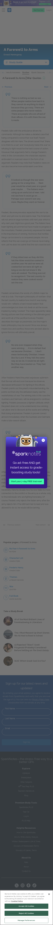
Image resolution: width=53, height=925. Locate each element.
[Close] (49, 894)
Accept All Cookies (26, 906)
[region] (26, 907)
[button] (43, 440)
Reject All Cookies (26, 913)
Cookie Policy (17, 901)
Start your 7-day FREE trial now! (26, 481)
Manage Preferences (26, 920)
